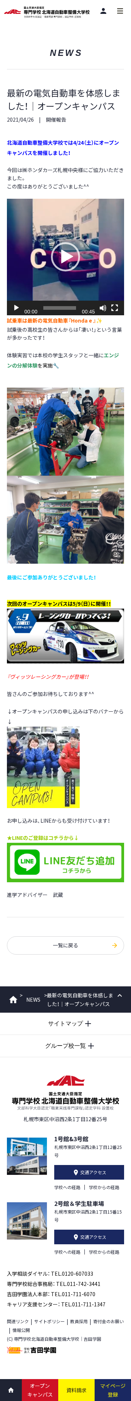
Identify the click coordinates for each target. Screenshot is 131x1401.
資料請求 (76, 1390)
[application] (65, 257)
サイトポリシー (49, 1321)
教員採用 (79, 1321)
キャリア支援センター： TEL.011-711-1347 (56, 1304)
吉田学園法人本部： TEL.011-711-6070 (51, 1294)
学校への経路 (67, 1187)
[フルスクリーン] (114, 308)
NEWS (33, 999)
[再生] (16, 308)
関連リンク (18, 1321)
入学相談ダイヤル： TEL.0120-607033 (50, 1273)
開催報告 (56, 119)
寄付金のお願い (108, 1321)
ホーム (13, 999)
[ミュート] (103, 308)
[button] (65, 256)
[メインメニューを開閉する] (120, 11)
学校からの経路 (104, 1187)
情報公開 (21, 1330)
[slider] (59, 308)
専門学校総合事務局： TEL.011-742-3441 (53, 1283)
